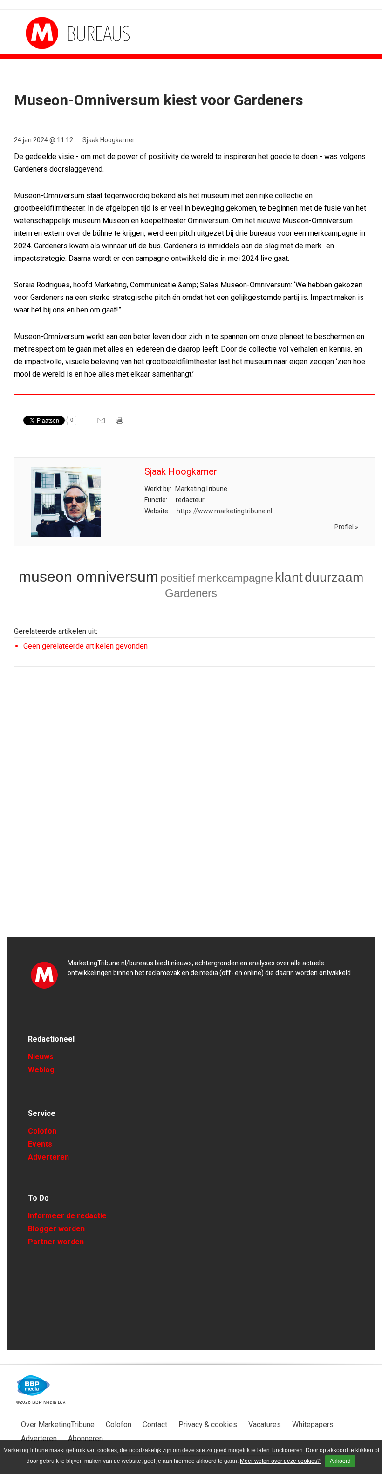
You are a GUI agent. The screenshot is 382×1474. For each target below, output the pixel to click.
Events (40, 1144)
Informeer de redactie (67, 1215)
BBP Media (33, 1385)
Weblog (41, 1069)
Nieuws (41, 1056)
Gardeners (191, 593)
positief (177, 577)
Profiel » (346, 527)
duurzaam (334, 577)
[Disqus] (194, 806)
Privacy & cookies (207, 1424)
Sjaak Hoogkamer (108, 140)
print (121, 423)
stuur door (102, 423)
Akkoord (340, 1461)
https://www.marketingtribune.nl (224, 511)
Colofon (42, 1131)
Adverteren (48, 1157)
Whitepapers (313, 1424)
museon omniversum (88, 576)
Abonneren (85, 1438)
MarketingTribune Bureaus (61, 33)
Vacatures (264, 1424)
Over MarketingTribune (58, 1424)
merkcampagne (235, 577)
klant (289, 577)
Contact (155, 1424)
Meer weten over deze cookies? (280, 1461)
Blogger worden (56, 1228)
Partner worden (56, 1241)
